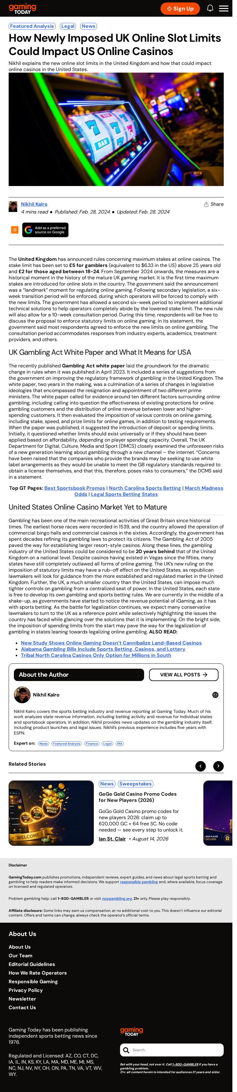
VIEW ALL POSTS (180, 674)
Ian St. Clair (112, 839)
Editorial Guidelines (32, 964)
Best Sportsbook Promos (74, 488)
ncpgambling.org (117, 898)
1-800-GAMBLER (185, 1064)
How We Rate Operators (38, 973)
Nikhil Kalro (34, 204)
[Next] (218, 766)
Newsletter (22, 999)
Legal (67, 26)
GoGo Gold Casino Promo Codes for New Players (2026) (138, 797)
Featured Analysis (32, 26)
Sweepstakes (135, 784)
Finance (92, 744)
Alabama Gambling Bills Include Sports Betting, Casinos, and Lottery (103, 649)
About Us (20, 947)
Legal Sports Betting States (124, 494)
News (88, 26)
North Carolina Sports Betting (145, 488)
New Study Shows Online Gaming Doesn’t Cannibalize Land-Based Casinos (111, 643)
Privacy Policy (26, 990)
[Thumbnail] (51, 813)
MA (119, 744)
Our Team (20, 956)
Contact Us (22, 1008)
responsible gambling (139, 881)
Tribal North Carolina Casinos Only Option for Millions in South (96, 655)
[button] (224, 8)
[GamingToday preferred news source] (45, 229)
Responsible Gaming (33, 982)
